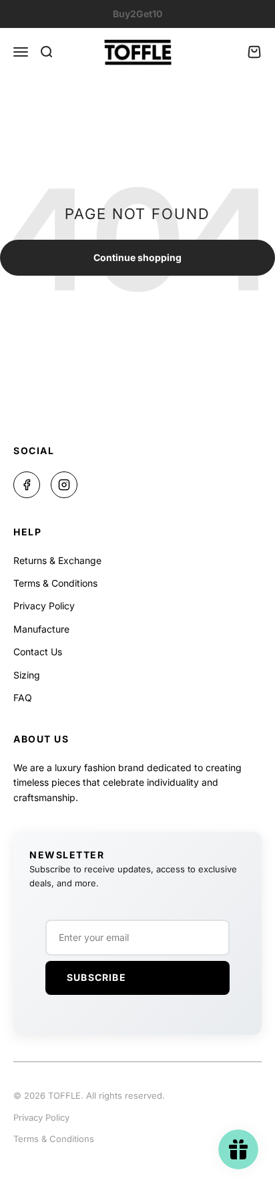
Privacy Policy (44, 605)
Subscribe (96, 977)
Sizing (26, 675)
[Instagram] (64, 484)
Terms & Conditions (55, 583)
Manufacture (41, 629)
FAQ (22, 697)
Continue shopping (137, 257)
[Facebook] (26, 484)
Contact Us (37, 651)
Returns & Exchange (57, 560)
